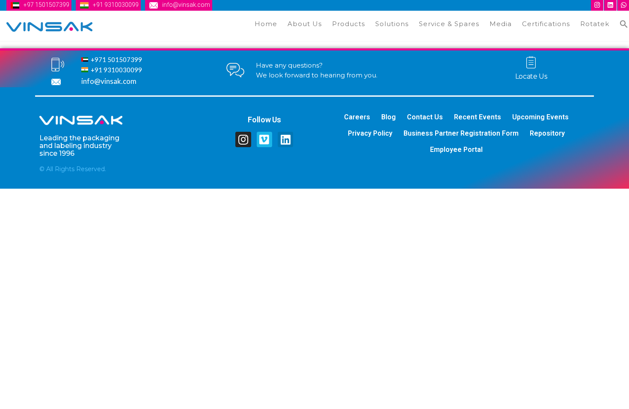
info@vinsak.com (186, 4)
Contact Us (425, 117)
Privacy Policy (370, 133)
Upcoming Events (540, 117)
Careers (357, 117)
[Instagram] (243, 139)
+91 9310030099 (116, 4)
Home (266, 24)
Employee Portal (456, 149)
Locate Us (531, 76)
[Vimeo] (264, 139)
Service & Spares (449, 24)
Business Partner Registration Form (461, 133)
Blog (388, 117)
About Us (305, 24)
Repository (547, 133)
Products (348, 24)
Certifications (546, 24)
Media (501, 24)
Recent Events (477, 117)
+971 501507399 (116, 59)
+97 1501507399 (46, 4)
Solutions (392, 24)
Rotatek (594, 24)
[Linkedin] (285, 139)
